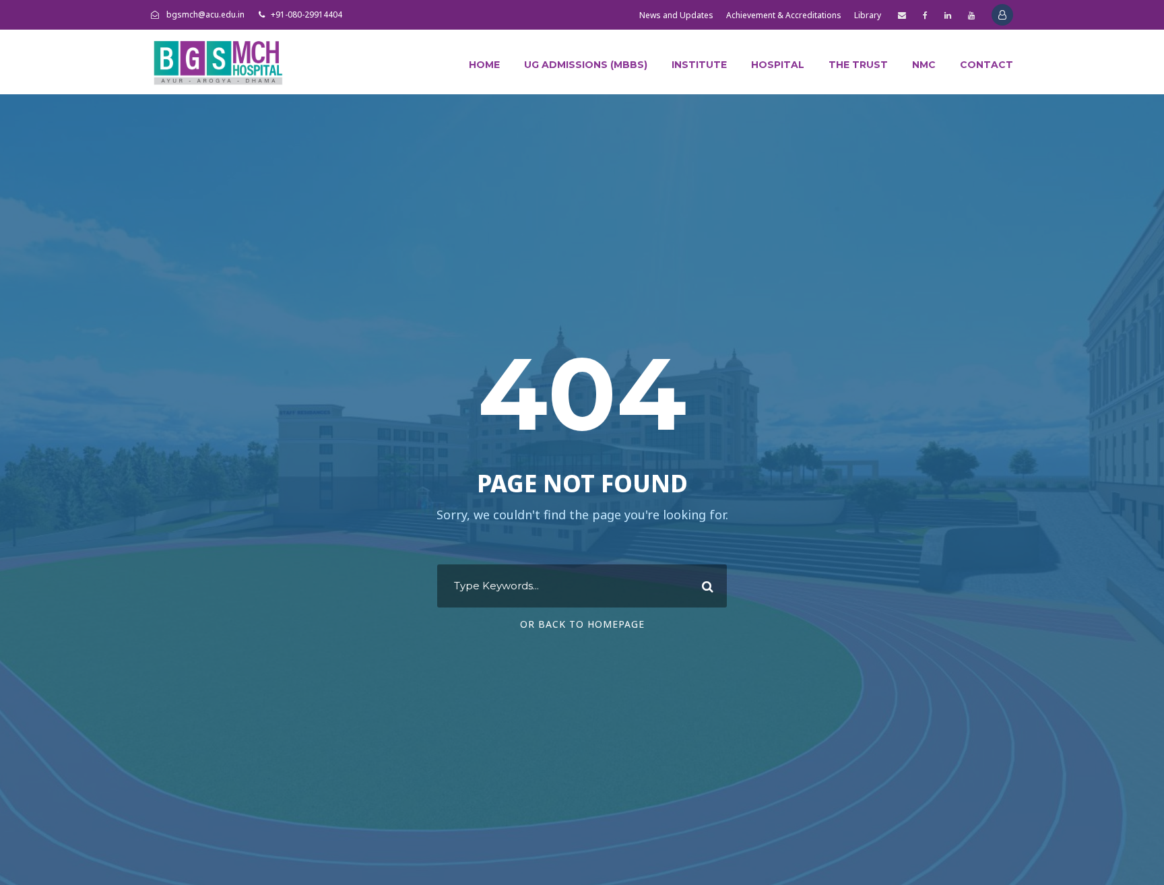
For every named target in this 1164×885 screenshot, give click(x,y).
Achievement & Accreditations (783, 15)
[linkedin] (947, 15)
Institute (699, 65)
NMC (924, 65)
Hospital (777, 65)
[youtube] (971, 15)
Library (867, 15)
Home (484, 65)
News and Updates (676, 15)
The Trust (858, 65)
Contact (986, 65)
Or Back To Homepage (582, 624)
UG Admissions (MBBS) (585, 65)
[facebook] (925, 15)
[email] (902, 15)
